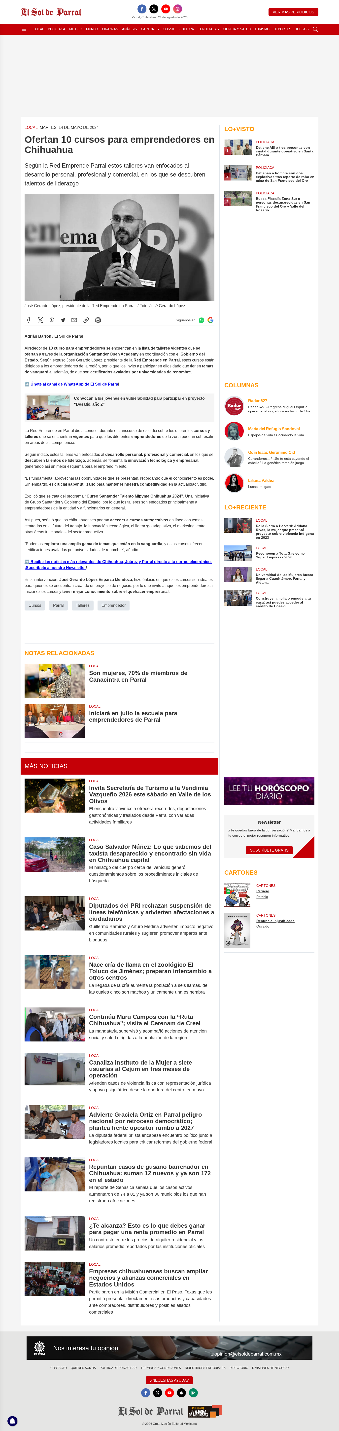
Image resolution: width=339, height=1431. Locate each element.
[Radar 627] (234, 406)
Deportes (282, 29)
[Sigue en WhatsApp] (201, 320)
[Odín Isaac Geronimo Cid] (234, 457)
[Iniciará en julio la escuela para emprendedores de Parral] (55, 721)
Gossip (169, 29)
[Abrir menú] (24, 29)
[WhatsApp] (51, 320)
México (75, 29)
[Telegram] (62, 320)
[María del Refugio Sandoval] (234, 431)
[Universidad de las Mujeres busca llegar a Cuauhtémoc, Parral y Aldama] (238, 575)
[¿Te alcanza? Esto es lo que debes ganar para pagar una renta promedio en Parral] (55, 1236)
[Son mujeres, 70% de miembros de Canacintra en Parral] (55, 681)
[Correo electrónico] (74, 320)
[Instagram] (177, 8)
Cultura (186, 29)
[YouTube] (165, 8)
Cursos (35, 605)
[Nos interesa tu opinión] (169, 1348)
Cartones (150, 29)
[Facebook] (141, 8)
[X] (153, 8)
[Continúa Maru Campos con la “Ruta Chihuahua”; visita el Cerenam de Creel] (55, 1027)
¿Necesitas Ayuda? (169, 1380)
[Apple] (181, 1392)
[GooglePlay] (193, 1392)
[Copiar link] (86, 320)
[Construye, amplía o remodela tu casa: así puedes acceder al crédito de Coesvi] (238, 599)
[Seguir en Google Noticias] (210, 320)
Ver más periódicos (293, 12)
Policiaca (56, 29)
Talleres (83, 605)
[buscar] (315, 29)
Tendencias (208, 29)
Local (39, 29)
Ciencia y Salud (237, 29)
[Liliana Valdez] (234, 483)
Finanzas (110, 29)
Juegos (302, 29)
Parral (58, 605)
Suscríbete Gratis (269, 850)
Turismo (262, 29)
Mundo (92, 29)
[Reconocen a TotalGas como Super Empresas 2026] (238, 553)
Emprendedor (114, 605)
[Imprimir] (98, 320)
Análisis (129, 29)
